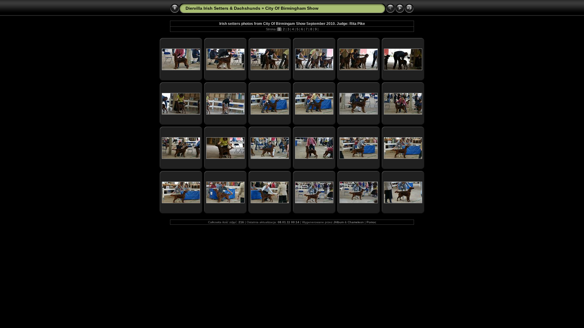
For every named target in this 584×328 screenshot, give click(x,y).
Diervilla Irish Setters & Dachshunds (223, 8)
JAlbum (338, 222)
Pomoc (371, 222)
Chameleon (356, 222)
